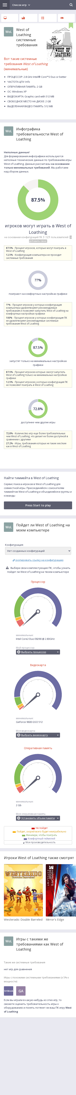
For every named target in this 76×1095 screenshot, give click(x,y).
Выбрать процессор (33, 652)
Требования (9, 18)
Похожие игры (66, 18)
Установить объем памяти (38, 818)
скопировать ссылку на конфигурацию (39, 560)
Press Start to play (38, 505)
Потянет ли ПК (48, 18)
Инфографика (28, 18)
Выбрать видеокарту (34, 735)
